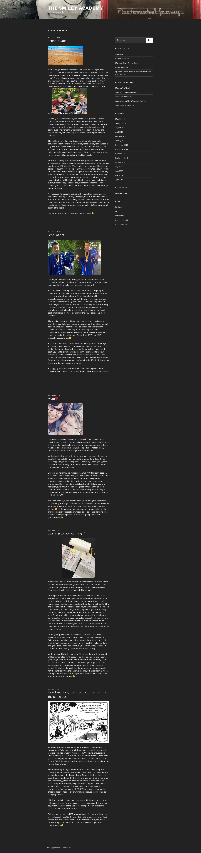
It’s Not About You (122, 59)
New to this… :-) (129, 97)
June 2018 (119, 171)
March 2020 (120, 119)
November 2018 (121, 149)
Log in (117, 211)
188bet (118, 97)
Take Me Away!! (133, 92)
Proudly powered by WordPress (59, 848)
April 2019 (119, 132)
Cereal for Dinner (121, 67)
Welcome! (119, 54)
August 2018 (120, 162)
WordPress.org (121, 224)
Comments (121, 220)
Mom (51, 398)
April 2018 (119, 180)
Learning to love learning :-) (66, 533)
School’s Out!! (57, 41)
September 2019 (121, 123)
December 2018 (121, 145)
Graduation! (56, 235)
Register (118, 207)
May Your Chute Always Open (126, 63)
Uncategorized (121, 193)
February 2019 (120, 136)
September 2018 (121, 158)
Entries (119, 216)
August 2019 (120, 128)
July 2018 (118, 167)
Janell (117, 105)
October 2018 (120, 154)
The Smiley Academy (75, 8)
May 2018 (119, 175)
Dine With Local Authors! (136, 101)
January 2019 (120, 141)
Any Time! (126, 88)
